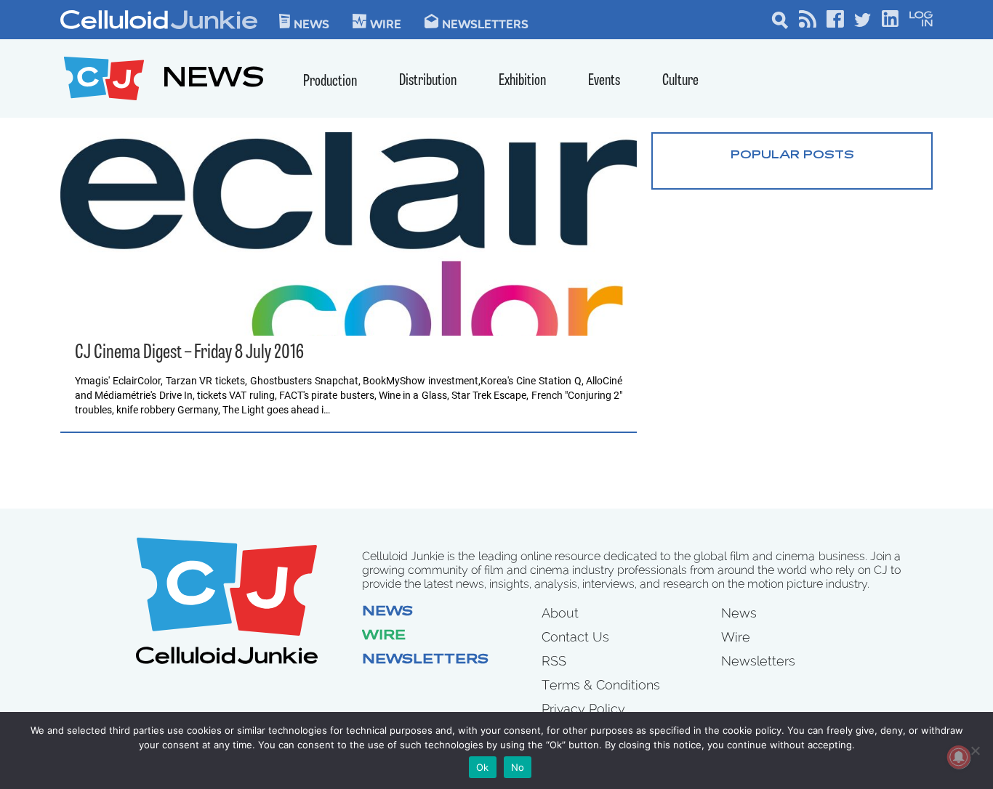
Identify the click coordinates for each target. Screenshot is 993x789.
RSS (554, 660)
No (518, 767)
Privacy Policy (583, 708)
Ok (482, 767)
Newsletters (485, 23)
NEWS (213, 80)
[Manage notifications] (958, 757)
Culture (680, 81)
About (560, 612)
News (311, 23)
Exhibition (522, 81)
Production (330, 82)
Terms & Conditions (601, 684)
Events (604, 81)
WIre (385, 23)
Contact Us (575, 636)
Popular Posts (792, 155)
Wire (384, 636)
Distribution (428, 81)
